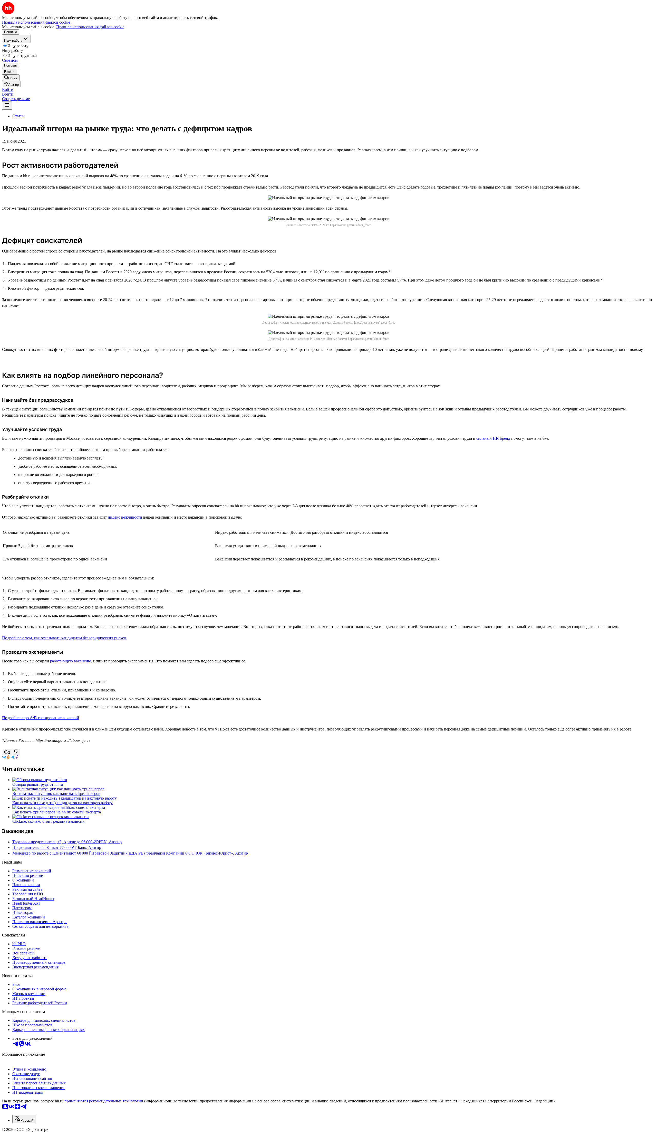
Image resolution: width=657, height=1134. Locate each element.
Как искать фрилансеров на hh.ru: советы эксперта (56, 812)
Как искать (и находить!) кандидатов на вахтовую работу (62, 803)
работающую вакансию (70, 661)
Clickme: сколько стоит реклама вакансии (48, 821)
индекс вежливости (125, 517)
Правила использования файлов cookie (90, 27)
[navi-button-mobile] (7, 105)
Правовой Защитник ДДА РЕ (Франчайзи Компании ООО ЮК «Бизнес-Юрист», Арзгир (169, 853)
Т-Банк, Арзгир (87, 847)
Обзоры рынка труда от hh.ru (37, 784)
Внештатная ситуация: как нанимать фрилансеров (56, 793)
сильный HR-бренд (493, 438)
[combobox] (23, 1119)
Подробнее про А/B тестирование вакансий (40, 718)
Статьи (18, 116)
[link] (11, 77)
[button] (7, 89)
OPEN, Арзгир (109, 842)
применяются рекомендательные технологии (103, 1101)
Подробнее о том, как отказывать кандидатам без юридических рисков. (64, 638)
